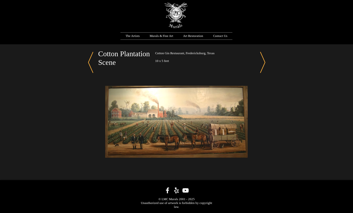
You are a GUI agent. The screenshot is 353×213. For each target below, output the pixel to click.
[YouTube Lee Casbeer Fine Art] (185, 190)
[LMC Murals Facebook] (167, 190)
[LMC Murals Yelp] (176, 190)
